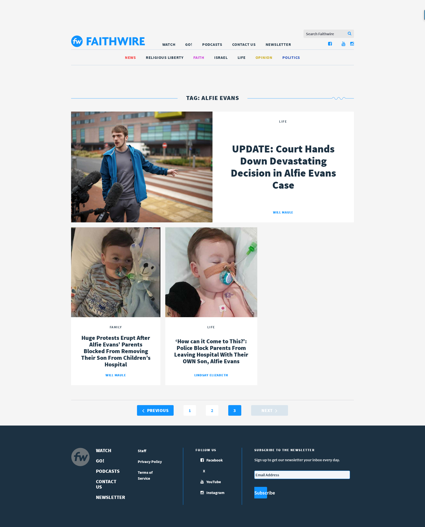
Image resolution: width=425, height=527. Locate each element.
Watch (169, 44)
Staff (142, 450)
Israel (221, 57)
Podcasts (212, 44)
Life (242, 57)
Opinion (264, 57)
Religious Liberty (164, 57)
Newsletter (278, 44)
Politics (291, 57)
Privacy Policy (150, 461)
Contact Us (244, 44)
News (130, 57)
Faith (198, 57)
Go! (188, 44)
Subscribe (260, 493)
